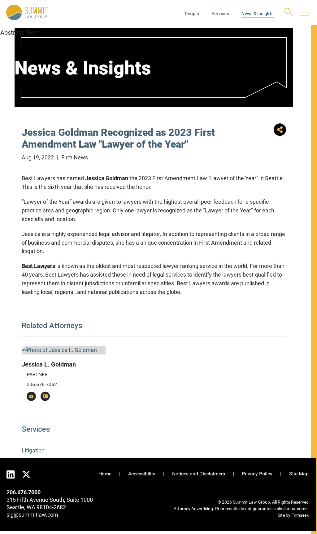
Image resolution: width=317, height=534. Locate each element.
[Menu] (304, 12)
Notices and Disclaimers (198, 474)
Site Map (299, 474)
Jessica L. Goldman (49, 364)
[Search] (288, 12)
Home (104, 474)
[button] (280, 134)
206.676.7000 (24, 492)
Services (220, 13)
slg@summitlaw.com (32, 514)
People (192, 13)
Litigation (33, 450)
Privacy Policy (257, 474)
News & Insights (257, 13)
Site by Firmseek (293, 515)
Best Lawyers (38, 266)
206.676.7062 (42, 384)
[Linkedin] (11, 474)
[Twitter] (26, 473)
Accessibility (141, 474)
